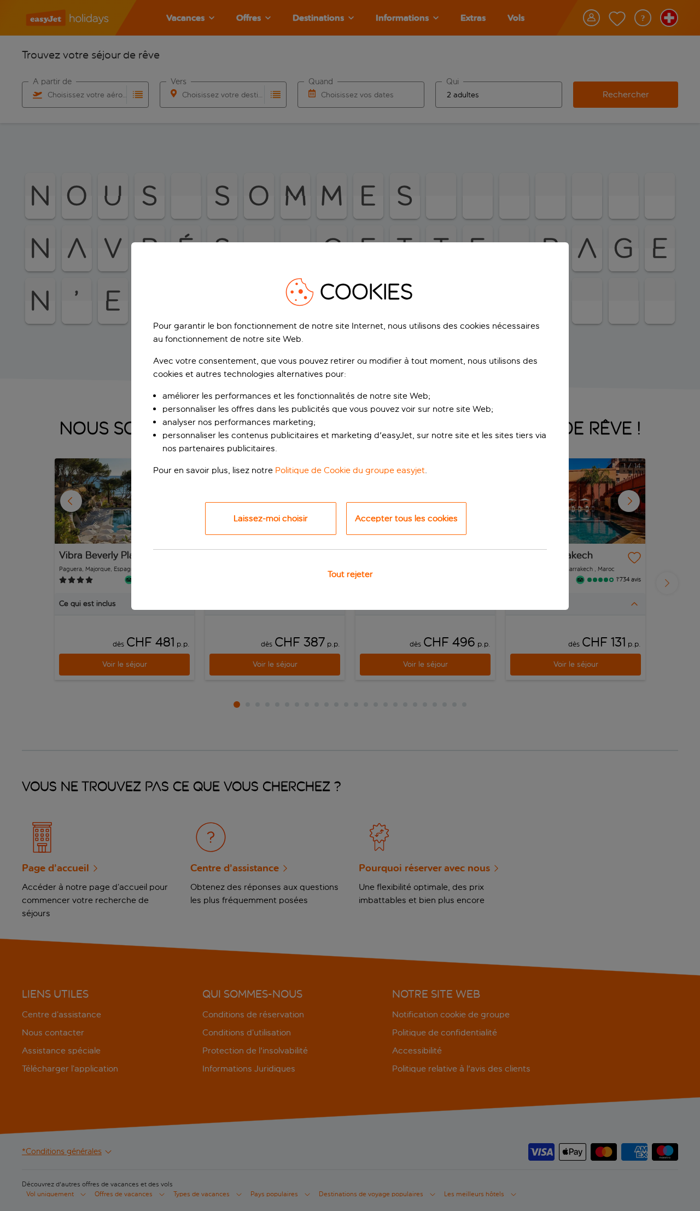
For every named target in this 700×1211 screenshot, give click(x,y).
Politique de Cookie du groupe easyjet (350, 470)
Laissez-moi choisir (271, 518)
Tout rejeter (350, 574)
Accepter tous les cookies (406, 518)
